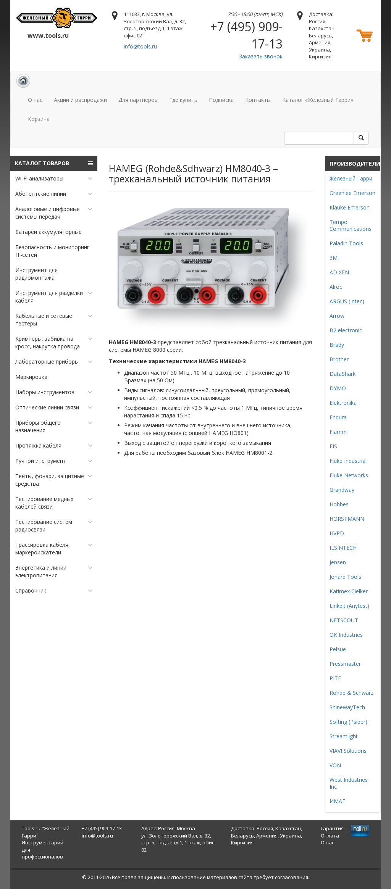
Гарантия (332, 828)
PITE (335, 678)
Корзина (39, 118)
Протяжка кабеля (38, 445)
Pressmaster (345, 663)
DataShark (342, 373)
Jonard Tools (345, 576)
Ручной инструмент (40, 460)
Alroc (336, 286)
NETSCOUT (344, 620)
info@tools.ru (140, 46)
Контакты (258, 99)
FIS (333, 446)
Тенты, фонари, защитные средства (49, 479)
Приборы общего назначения (38, 426)
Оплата (330, 835)
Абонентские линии (40, 193)
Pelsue (338, 649)
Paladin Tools (346, 243)
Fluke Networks (349, 475)
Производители (355, 163)
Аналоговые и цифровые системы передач (47, 212)
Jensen (338, 562)
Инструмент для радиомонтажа (36, 273)
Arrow (337, 315)
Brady (337, 344)
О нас (35, 99)
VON (335, 765)
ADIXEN (339, 272)
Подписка (221, 99)
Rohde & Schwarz (351, 692)
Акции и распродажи (80, 99)
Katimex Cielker (349, 591)
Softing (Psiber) (348, 721)
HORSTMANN (347, 518)
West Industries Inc (349, 783)
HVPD (337, 533)
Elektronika (343, 402)
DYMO (338, 388)
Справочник (30, 590)
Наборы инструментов (44, 392)
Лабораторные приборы (47, 361)
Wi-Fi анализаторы (39, 178)
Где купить (183, 99)
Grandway (342, 489)
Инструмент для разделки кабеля (49, 296)
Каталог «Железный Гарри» (317, 99)
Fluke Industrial (348, 460)
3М (334, 257)
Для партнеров (138, 99)
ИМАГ (337, 801)
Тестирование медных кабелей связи (44, 502)
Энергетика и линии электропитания (40, 571)
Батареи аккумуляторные (48, 231)
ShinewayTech (347, 707)
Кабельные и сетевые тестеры (43, 319)
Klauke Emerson (350, 207)
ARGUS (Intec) (347, 301)
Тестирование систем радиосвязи (43, 525)
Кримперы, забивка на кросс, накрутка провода (47, 342)
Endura (338, 417)
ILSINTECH (343, 547)
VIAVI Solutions (348, 750)
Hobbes (339, 504)
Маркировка (31, 376)
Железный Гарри (351, 178)
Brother (339, 359)
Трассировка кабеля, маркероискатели (42, 548)
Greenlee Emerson (352, 192)
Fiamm (338, 431)
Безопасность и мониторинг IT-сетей (52, 250)
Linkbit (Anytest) (349, 605)
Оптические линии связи (47, 407)
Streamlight (344, 736)
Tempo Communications (351, 225)
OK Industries (346, 634)
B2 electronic (346, 330)
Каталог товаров (42, 163)
